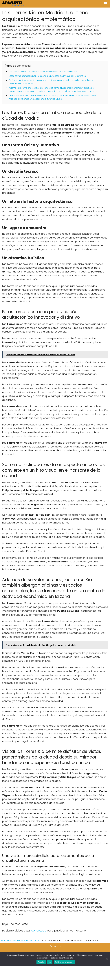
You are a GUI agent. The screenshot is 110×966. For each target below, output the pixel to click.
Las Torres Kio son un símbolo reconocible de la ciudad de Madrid (43, 71)
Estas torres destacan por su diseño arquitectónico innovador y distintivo (47, 75)
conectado (38, 930)
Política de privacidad (64, 962)
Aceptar (41, 962)
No (50, 962)
